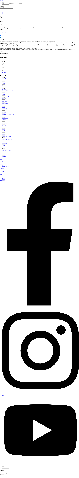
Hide (1, 7)
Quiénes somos (2, 168)
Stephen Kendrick (4, 157)
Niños (2, 13)
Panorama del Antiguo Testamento (6, 136)
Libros (2, 12)
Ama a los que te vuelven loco (6, 96)
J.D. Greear (3, 134)
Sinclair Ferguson (8, 150)
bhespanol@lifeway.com (22, 471)
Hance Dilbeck (8, 146)
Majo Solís (3, 130)
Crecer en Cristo (4, 125)
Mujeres (5, 72)
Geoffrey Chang (4, 79)
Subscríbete (1, 6)
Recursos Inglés (4, 175)
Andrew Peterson (4, 101)
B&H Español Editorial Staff (6, 154)
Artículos (3, 170)
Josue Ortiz (3, 83)
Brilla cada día (3, 85)
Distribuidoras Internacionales (5, 33)
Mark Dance (4, 146)
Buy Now (1, 29)
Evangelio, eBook (4, 132)
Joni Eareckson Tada (9, 139)
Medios (3, 171)
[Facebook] (39, 35)
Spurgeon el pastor (4, 78)
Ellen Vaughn (4, 139)
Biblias (2, 11)
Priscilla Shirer (4, 112)
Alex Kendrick (9, 157)
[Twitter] (39, 36)
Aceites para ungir (4, 178)
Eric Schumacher (8, 18)
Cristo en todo (3, 129)
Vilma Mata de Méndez (14, 90)
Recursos (1, 159)
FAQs (2, 172)
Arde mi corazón (4, 98)
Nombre (3, 2)
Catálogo (3, 165)
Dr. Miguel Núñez (4, 108)
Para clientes (1, 164)
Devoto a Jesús (4, 156)
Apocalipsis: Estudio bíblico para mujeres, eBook (8, 114)
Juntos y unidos (4, 89)
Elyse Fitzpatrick (3, 18)
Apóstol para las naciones (5, 118)
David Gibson (4, 150)
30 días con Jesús (4, 152)
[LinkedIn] (39, 37)
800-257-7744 (16, 471)
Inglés (2, 14)
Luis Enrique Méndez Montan (6, 90)
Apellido (20, 3)
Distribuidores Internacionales (5, 166)
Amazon (3, 31)
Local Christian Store (4, 32)
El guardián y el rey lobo (5, 103)
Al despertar (3, 141)
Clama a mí (3, 107)
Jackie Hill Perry (4, 143)
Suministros (3, 179)
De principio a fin (4, 145)
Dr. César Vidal (4, 94)
